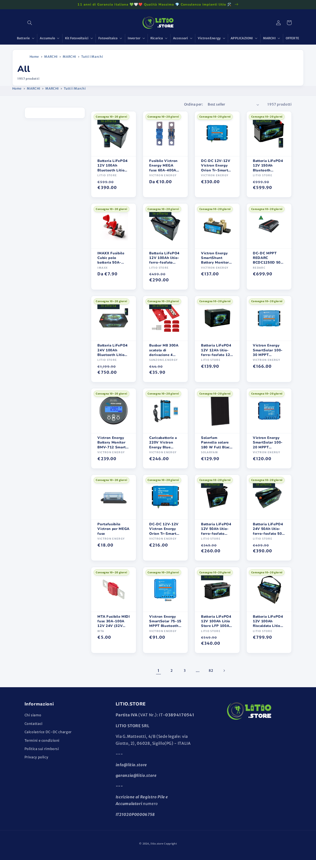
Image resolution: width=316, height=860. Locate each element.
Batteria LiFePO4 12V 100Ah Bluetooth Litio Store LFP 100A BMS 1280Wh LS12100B (112, 165)
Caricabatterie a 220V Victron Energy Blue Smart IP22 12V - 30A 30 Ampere (164, 442)
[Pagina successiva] (224, 670)
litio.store (157, 843)
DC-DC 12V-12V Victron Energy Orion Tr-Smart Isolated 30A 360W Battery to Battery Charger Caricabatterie (216, 165)
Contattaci (34, 724)
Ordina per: (193, 104)
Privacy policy (36, 757)
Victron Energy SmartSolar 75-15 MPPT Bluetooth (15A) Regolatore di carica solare (165, 621)
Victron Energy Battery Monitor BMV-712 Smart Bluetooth (111, 442)
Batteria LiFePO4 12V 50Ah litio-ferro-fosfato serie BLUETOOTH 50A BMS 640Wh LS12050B (217, 529)
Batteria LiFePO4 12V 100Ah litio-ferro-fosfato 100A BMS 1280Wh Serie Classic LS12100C (165, 258)
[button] (30, 22)
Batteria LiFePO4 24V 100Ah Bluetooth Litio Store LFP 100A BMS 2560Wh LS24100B (112, 350)
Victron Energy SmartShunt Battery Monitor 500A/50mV (215, 258)
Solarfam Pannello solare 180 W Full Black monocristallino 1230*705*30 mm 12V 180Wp (216, 442)
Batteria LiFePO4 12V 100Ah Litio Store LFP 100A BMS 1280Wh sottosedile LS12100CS (216, 621)
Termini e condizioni (42, 740)
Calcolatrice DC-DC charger (48, 732)
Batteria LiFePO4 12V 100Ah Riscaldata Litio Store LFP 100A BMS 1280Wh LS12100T (268, 621)
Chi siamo (33, 715)
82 (211, 671)
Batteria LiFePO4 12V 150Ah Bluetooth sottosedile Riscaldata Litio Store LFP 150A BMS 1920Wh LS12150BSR (268, 165)
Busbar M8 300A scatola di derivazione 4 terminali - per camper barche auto (163, 350)
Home (34, 57)
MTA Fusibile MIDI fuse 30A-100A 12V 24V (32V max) (113, 621)
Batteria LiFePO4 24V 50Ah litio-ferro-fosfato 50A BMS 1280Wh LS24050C (269, 529)
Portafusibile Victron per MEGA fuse (113, 529)
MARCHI (51, 57)
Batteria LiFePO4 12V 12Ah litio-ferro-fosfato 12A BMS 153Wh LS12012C (217, 350)
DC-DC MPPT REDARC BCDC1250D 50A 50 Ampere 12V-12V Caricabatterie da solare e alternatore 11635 (269, 258)
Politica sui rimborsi (42, 749)
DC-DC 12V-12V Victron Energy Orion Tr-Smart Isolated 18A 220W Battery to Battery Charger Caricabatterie (164, 529)
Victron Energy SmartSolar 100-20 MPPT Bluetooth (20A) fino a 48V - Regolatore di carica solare (268, 442)
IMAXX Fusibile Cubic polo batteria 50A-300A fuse (110, 258)
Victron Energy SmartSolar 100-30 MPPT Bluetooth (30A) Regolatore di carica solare (268, 350)
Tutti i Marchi (92, 57)
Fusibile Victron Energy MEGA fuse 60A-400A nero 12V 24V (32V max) (163, 165)
